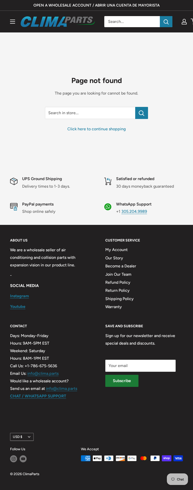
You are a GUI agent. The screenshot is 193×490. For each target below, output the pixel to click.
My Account (116, 249)
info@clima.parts (43, 373)
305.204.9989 (134, 211)
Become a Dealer (120, 266)
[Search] (166, 21)
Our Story (114, 258)
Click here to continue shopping (96, 129)
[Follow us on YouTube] (23, 458)
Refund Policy (117, 282)
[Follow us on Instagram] (13, 458)
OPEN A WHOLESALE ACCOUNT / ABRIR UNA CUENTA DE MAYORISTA (96, 5)
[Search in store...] (141, 113)
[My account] (184, 21)
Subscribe (122, 380)
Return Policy (117, 290)
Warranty (113, 306)
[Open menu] (12, 22)
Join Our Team (118, 274)
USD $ (17, 437)
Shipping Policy (119, 298)
